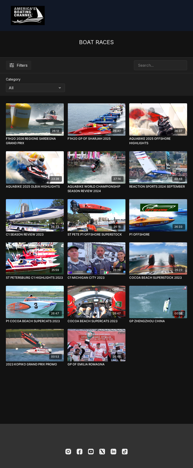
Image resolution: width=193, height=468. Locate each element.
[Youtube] (91, 451)
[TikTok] (125, 451)
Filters (22, 65)
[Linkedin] (113, 451)
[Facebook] (79, 451)
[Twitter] (102, 451)
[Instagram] (68, 451)
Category (13, 79)
